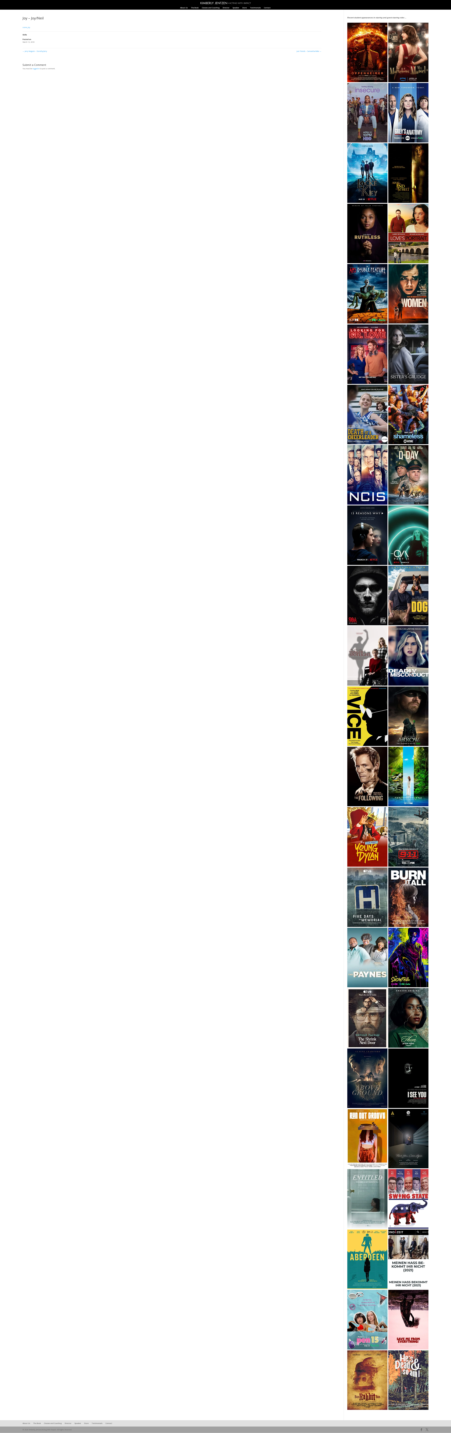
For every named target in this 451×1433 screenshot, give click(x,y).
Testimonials (255, 8)
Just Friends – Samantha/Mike (309, 51)
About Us (184, 8)
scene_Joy (26, 27)
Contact (267, 8)
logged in (36, 68)
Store (244, 8)
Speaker (236, 8)
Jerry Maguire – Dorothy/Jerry (35, 51)
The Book (195, 8)
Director (226, 8)
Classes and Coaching (211, 8)
